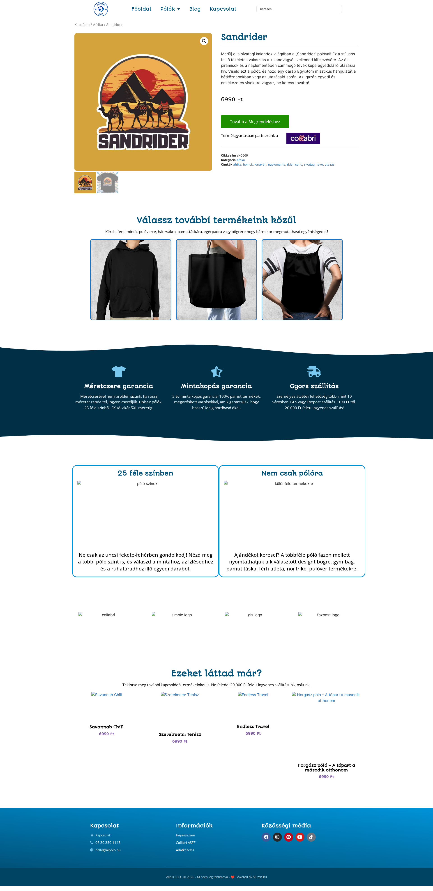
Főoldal (141, 9)
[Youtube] (299, 837)
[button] (204, 41)
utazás (329, 164)
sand (298, 164)
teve (319, 164)
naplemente (276, 164)
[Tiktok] (311, 837)
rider (290, 164)
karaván (260, 164)
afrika (237, 164)
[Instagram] (277, 837)
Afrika (98, 25)
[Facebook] (266, 837)
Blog (195, 9)
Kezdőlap (82, 25)
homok (248, 164)
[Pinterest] (288, 837)
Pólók (167, 9)
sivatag (309, 164)
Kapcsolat (223, 9)
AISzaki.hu (260, 877)
